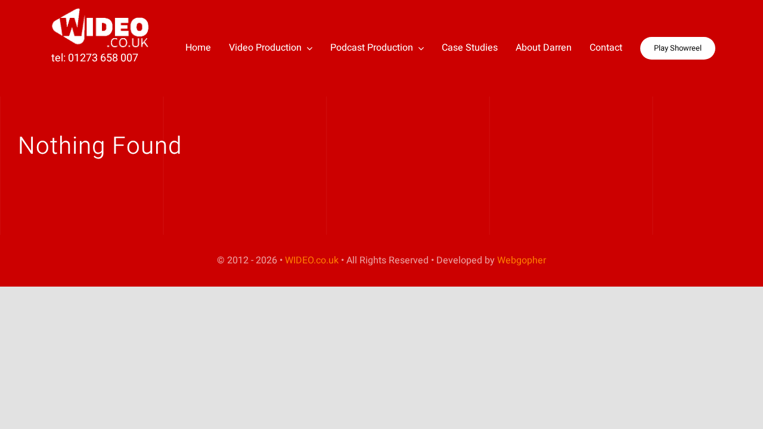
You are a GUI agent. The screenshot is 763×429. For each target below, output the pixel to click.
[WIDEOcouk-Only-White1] (102, 12)
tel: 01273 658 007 (94, 58)
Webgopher (521, 260)
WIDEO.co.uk (312, 260)
